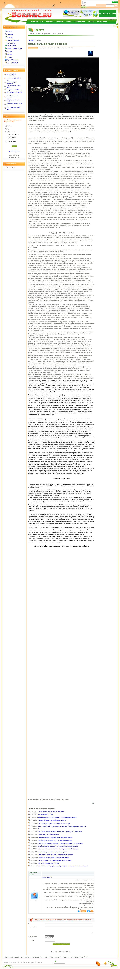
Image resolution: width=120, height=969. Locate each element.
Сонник (68, 21)
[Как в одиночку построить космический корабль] (29, 852)
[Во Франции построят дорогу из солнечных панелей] (29, 857)
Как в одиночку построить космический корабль (52, 852)
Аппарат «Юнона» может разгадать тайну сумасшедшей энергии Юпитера (60, 843)
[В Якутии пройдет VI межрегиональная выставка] (29, 826)
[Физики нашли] (29, 849)
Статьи (10, 57)
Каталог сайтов (12, 45)
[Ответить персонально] (81, 912)
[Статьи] (6, 57)
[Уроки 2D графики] (6, 60)
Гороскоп (10, 37)
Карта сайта (11, 43)
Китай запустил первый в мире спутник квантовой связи (55, 840)
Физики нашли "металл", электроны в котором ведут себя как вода (58, 849)
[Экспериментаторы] (29, 829)
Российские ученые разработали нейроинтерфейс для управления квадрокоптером (63, 866)
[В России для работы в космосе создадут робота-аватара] (29, 855)
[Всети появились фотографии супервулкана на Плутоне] (29, 860)
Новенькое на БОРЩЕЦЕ (15, 48)
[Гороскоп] (6, 38)
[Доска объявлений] (6, 41)
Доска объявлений (13, 40)
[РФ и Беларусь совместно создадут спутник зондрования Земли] (29, 818)
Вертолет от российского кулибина (48, 834)
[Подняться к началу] (92, 912)
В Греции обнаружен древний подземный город (52, 820)
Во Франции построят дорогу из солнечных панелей (53, 857)
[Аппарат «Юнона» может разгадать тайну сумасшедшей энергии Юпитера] (29, 843)
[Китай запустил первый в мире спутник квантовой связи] (29, 840)
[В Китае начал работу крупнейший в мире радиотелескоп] (29, 838)
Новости (31, 40)
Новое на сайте (80, 21)
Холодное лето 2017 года (14, 90)
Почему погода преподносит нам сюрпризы (51, 811)
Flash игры (59, 21)
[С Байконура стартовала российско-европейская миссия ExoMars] (29, 846)
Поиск (115, 2)
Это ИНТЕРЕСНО (13, 63)
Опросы (91, 21)
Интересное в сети (36, 21)
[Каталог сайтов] (6, 46)
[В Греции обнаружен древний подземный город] (29, 820)
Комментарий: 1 (47, 877)
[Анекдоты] (6, 34)
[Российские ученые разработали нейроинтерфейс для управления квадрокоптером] (29, 866)
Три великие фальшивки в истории (48, 863)
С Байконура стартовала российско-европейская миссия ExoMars (58, 846)
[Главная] (6, 32)
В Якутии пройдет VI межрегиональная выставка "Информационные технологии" (62, 826)
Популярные (46, 33)
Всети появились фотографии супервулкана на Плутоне (55, 860)
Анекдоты (49, 21)
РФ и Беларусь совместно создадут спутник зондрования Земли (57, 817)
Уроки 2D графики (13, 60)
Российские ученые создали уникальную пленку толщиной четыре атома (60, 831)
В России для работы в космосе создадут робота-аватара (55, 854)
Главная (10, 31)
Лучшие (38, 33)
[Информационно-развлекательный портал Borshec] (28, 12)
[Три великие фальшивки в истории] (29, 863)
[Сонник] (6, 54)
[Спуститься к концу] (88, 912)
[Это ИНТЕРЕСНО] (6, 63)
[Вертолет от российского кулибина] (29, 835)
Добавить (61, 33)
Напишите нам (102, 21)
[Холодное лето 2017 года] (29, 815)
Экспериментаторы (44, 829)
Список (54, 33)
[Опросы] (6, 51)
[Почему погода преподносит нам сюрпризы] (29, 812)
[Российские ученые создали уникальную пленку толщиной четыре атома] (29, 832)
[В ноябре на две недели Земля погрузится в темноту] (29, 823)
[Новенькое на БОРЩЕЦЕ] (6, 49)
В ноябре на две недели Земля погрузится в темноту (54, 823)
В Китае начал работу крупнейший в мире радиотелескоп (55, 837)
